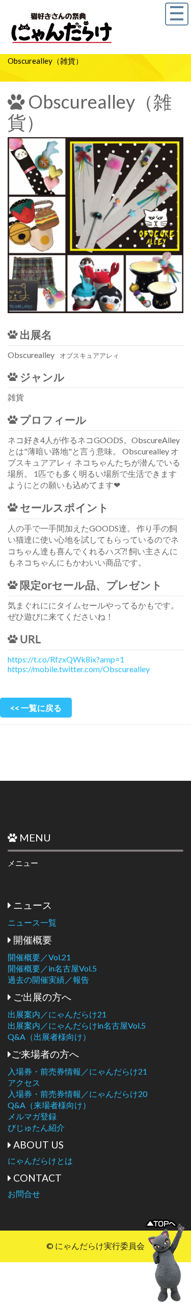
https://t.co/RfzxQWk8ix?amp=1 (66, 659)
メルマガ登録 (32, 1116)
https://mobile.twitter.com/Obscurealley (79, 669)
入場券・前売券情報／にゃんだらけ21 (77, 1071)
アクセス (24, 1082)
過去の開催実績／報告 (48, 979)
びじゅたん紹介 (36, 1127)
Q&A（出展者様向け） (49, 1036)
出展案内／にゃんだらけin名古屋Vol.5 (77, 1025)
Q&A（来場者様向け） (49, 1105)
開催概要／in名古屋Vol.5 (52, 968)
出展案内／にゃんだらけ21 (57, 1014)
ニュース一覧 (32, 922)
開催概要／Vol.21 (39, 957)
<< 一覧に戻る (36, 707)
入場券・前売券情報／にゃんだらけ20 (77, 1093)
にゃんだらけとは (40, 1160)
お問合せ (24, 1193)
